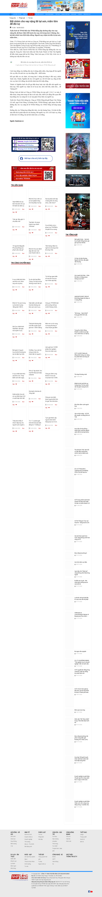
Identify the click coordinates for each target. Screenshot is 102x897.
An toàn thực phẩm (30, 856)
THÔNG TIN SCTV (71, 856)
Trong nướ (83, 837)
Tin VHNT (54, 846)
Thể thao (57, 14)
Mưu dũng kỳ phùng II (81, 553)
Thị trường (27, 841)
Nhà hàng (13, 868)
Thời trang (55, 843)
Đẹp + (26, 859)
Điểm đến (13, 858)
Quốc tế (82, 839)
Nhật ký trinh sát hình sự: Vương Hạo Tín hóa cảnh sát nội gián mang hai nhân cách (82, 386)
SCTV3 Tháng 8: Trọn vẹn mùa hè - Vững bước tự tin (82, 521)
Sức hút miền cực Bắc (81, 562)
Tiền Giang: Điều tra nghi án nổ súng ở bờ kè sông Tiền (51, 248)
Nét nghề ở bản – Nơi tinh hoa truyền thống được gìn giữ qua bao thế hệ (82, 241)
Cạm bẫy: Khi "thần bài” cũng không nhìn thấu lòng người (82, 572)
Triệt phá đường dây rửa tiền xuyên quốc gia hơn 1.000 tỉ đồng (35, 325)
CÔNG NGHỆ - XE (57, 854)
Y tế (12, 846)
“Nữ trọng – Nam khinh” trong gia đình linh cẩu (81, 314)
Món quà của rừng (80, 710)
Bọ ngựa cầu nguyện (80, 651)
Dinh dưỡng (28, 864)
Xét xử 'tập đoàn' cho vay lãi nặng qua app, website (35, 372)
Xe (53, 864)
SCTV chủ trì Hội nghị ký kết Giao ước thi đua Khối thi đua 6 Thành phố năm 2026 (82, 691)
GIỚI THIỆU (69, 854)
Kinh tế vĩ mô (28, 834)
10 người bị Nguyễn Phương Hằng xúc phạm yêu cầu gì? (18, 248)
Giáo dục (13, 839)
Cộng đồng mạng (49, 14)
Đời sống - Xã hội (17, 14)
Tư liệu (40, 861)
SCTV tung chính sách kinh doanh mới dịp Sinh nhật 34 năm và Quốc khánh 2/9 (82, 501)
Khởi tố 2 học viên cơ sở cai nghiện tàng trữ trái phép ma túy (35, 201)
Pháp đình (41, 837)
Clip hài (68, 839)
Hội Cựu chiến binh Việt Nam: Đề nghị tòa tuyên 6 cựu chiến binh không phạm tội (18, 330)
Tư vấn (26, 866)
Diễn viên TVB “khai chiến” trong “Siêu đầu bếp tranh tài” (82, 720)
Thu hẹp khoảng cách (81, 374)
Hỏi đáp (40, 839)
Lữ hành (13, 863)
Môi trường (14, 843)
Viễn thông (55, 861)
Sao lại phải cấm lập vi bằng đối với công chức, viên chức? (51, 201)
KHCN (53, 856)
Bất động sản (28, 846)
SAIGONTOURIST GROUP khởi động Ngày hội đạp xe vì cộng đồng (82, 298)
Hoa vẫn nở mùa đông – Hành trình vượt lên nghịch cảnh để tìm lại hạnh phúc (82, 430)
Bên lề (82, 841)
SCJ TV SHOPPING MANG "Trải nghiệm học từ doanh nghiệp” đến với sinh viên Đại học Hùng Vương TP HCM (82, 664)
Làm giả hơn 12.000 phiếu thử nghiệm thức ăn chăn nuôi (51, 349)
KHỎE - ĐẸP (28, 854)
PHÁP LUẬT (42, 832)
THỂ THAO (83, 832)
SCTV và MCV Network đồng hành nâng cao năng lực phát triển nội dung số (82, 355)
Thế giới (80, 14)
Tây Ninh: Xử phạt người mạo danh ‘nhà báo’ (34, 224)
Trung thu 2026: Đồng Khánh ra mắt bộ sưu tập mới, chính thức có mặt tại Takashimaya (82, 332)
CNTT (53, 859)
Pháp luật (31, 14)
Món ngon (13, 866)
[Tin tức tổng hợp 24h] (19, 2)
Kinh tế (25, 14)
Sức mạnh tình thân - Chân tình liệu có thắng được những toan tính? (82, 277)
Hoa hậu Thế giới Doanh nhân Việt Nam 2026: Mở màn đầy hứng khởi (81, 758)
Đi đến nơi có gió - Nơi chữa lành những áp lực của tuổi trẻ (81, 582)
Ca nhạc (54, 836)
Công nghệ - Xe (87, 14)
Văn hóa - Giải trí (39, 14)
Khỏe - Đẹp (73, 14)
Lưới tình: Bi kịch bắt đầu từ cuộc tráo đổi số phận (81, 598)
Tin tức (40, 834)
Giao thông (14, 841)
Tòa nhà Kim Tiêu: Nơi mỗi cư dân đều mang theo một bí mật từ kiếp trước (82, 451)
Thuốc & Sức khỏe (29, 861)
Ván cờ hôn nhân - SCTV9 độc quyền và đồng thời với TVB (82, 415)
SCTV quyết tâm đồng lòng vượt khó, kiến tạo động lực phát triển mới (82, 671)
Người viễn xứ (42, 864)
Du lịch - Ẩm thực (65, 14)
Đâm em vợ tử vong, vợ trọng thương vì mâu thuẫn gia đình (51, 325)
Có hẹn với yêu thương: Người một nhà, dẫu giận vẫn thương (81, 260)
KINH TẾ (27, 832)
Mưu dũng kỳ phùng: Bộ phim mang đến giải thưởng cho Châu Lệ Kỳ (81, 737)
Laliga (81, 834)
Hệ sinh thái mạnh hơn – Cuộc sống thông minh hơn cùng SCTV (82, 537)
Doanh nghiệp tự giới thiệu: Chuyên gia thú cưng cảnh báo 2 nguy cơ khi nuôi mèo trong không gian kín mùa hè (82, 780)
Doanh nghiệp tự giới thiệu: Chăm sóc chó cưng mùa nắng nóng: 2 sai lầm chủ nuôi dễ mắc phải (82, 804)
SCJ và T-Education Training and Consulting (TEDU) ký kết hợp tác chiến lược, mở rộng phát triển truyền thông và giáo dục (82, 473)
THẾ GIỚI (41, 854)
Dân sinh (13, 836)
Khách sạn (14, 861)
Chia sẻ (68, 836)
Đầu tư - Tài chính (29, 844)
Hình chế (68, 841)
